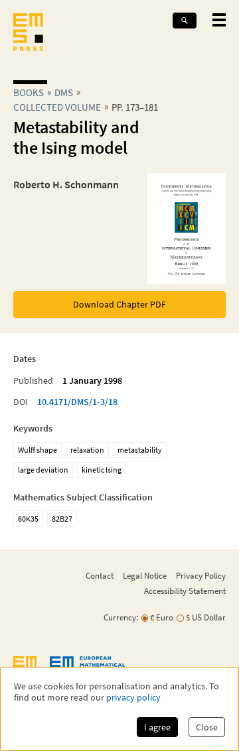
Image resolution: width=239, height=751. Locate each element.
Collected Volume (57, 107)
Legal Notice (145, 575)
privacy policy (133, 697)
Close (207, 727)
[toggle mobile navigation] (219, 20)
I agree (157, 727)
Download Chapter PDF (119, 304)
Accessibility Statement (185, 590)
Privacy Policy (201, 575)
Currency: (121, 617)
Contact (100, 575)
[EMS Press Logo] (28, 33)
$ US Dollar (206, 617)
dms (63, 92)
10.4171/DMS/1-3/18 (77, 402)
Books (28, 92)
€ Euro (161, 617)
